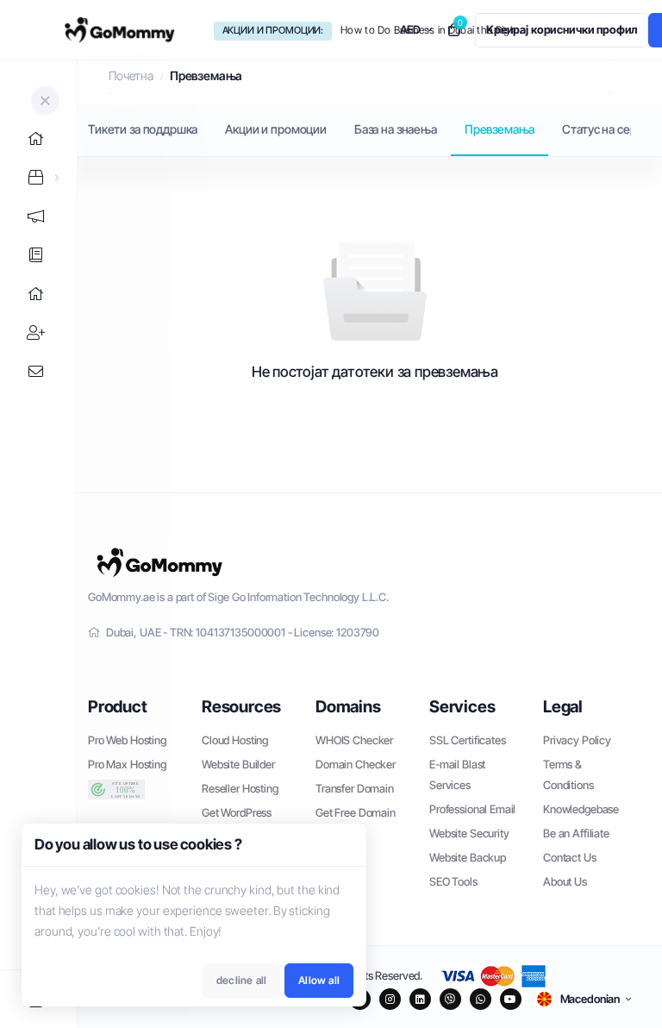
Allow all (319, 980)
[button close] (45, 100)
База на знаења (395, 129)
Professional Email (472, 809)
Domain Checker (355, 764)
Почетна (131, 75)
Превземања (500, 129)
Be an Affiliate (576, 833)
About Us (565, 881)
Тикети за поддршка (142, 129)
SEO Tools (453, 881)
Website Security (469, 833)
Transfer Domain (354, 788)
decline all (241, 980)
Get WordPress (237, 812)
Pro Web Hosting (127, 740)
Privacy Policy (577, 740)
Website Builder (238, 764)
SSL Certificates (467, 740)
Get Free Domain (355, 812)
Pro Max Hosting (127, 764)
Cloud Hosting (235, 740)
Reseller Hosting (240, 788)
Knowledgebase (581, 809)
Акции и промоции (276, 129)
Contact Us (569, 857)
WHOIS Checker (354, 740)
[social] (390, 999)
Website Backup (467, 857)
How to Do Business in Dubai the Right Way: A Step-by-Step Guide (433, 29)
